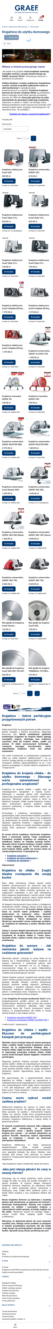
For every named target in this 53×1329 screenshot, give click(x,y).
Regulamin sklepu (9, 1283)
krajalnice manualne (16, 856)
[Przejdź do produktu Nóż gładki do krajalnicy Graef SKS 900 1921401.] (13, 655)
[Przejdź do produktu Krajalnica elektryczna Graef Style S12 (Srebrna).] (13, 247)
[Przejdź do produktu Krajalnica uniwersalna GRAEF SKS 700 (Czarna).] (40, 564)
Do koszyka (8, 181)
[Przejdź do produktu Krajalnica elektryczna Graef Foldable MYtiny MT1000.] (40, 292)
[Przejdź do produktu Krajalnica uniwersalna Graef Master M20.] (13, 473)
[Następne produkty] (30, 693)
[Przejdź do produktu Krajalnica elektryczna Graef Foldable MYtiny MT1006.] (13, 292)
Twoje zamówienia (9, 1311)
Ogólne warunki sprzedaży (12, 1272)
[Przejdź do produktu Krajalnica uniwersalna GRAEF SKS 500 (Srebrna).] (40, 473)
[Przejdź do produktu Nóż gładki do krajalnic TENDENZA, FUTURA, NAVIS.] (40, 655)
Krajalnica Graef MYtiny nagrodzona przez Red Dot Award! (25, 1270)
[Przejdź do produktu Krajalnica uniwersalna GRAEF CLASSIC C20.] (40, 337)
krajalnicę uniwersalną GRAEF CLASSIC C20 (27, 1020)
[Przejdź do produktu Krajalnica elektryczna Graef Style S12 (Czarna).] (40, 247)
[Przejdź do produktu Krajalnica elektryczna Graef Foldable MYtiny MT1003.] (13, 334)
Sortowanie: (7, 124)
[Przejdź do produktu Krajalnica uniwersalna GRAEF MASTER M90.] (40, 428)
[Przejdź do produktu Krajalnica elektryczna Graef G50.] (13, 156)
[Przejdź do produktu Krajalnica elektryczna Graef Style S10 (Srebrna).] (40, 201)
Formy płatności (8, 1301)
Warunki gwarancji (9, 1296)
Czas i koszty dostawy (11, 1298)
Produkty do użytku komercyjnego (15, 1256)
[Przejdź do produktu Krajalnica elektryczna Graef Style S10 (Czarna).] (13, 201)
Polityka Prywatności (10, 1291)
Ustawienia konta (9, 1314)
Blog (4, 1254)
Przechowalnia (8, 1316)
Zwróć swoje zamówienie (12, 1285)
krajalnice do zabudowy (18, 860)
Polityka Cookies (8, 1293)
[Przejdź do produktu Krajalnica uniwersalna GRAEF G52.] (40, 156)
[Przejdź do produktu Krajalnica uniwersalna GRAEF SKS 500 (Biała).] (13, 519)
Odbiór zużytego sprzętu (12, 1288)
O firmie (5, 1267)
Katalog (5, 1251)
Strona (19, 138)
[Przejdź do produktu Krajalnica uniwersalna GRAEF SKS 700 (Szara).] (40, 519)
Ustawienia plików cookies (12, 1319)
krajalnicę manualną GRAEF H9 (21, 1017)
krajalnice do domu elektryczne (21, 858)
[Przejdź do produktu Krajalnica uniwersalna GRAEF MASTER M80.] (13, 428)
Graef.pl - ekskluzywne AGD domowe (14, 27)
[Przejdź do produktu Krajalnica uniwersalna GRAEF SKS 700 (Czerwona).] (13, 564)
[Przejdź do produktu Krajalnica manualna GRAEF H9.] (13, 383)
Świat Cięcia (34, 27)
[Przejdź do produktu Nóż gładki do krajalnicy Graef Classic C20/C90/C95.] (13, 609)
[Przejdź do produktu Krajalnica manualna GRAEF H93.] (40, 383)
